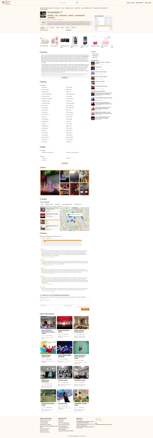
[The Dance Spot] (64, 395)
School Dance (139, 2)
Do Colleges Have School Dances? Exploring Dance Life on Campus (85, 422)
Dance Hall (148, 2)
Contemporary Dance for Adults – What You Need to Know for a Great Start (103, 94)
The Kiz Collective (44, 423)
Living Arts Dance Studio (63, 427)
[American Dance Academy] (6, 3)
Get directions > (67, 206)
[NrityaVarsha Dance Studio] (64, 322)
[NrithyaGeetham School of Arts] (48, 347)
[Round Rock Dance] (81, 372)
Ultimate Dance (99, 68)
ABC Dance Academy (100, 82)
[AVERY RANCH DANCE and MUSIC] (64, 347)
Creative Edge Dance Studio (101, 87)
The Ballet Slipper (62, 429)
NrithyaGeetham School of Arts (74, 214)
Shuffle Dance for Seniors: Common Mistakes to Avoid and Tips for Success (103, 113)
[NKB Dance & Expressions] (48, 372)
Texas (62, 8)
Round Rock (77, 8)
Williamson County (69, 8)
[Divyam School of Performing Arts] (81, 322)
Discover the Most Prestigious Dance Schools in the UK (85, 427)
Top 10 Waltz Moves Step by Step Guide (103, 99)
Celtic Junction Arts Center (64, 424)
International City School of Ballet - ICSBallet (48, 427)
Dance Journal (131, 2)
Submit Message (85, 309)
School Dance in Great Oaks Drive (100, 8)
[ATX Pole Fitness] (64, 372)
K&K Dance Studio (44, 430)
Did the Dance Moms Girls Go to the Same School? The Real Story (102, 108)
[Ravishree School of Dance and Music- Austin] (81, 347)
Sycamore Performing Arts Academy (66, 430)
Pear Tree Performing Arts (63, 423)
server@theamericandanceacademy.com (103, 424)
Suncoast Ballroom (44, 421)
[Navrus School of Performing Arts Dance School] (48, 322)
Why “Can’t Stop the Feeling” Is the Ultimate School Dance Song (85, 425)
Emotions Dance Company (101, 73)
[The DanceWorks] (43, 15)
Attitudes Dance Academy (45, 424)
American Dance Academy (47, 8)
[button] (78, 223)
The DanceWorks (43, 9)
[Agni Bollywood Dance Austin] (48, 395)
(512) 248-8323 (45, 30)
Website (69, 30)
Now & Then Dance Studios (101, 77)
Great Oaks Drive (51, 17)
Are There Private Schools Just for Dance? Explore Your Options (102, 118)
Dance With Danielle (62, 426)
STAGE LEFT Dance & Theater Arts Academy (102, 63)
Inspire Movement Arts (44, 428)
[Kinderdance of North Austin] (81, 395)
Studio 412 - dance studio (45, 419)
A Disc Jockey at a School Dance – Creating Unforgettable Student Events (103, 104)
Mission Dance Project (45, 431)
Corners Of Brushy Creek (86, 8)
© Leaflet (77, 230)
